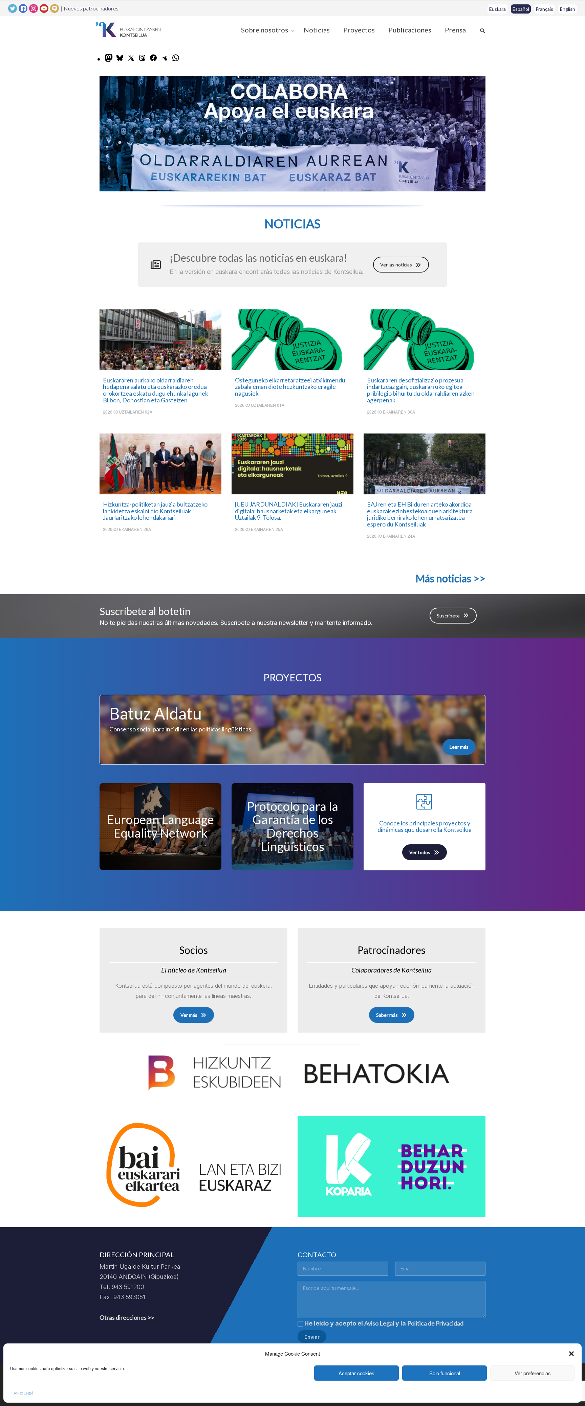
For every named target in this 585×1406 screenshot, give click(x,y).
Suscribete (448, 615)
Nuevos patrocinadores (91, 8)
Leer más (459, 747)
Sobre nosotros (265, 30)
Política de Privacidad (435, 1323)
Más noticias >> (450, 578)
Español (521, 9)
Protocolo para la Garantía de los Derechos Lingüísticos (292, 826)
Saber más (387, 1015)
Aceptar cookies (356, 1373)
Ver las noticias (396, 264)
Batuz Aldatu (155, 713)
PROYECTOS (292, 677)
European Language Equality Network (160, 826)
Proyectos (359, 30)
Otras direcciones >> (127, 1317)
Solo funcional (444, 1373)
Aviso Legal (23, 1393)
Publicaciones (409, 30)
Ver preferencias (533, 1373)
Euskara (497, 9)
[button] (571, 1353)
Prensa (455, 30)
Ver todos (419, 852)
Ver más (188, 1015)
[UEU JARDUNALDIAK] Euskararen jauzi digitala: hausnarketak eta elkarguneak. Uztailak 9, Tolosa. (288, 510)
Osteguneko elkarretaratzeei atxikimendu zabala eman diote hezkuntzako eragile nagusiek (290, 386)
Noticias (317, 30)
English (567, 9)
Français (544, 9)
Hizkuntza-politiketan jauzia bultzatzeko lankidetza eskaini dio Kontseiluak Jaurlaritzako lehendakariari (155, 510)
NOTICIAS (292, 223)
